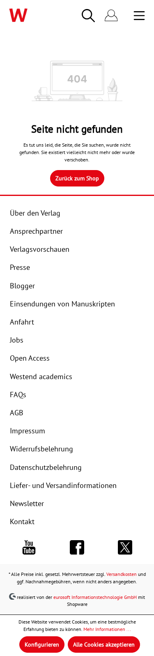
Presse (20, 267)
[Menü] (139, 16)
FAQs (18, 394)
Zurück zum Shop (77, 178)
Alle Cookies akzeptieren (104, 644)
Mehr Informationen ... (107, 629)
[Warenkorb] (128, 16)
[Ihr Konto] (111, 15)
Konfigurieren (42, 644)
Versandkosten (121, 574)
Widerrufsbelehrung (41, 448)
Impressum (27, 430)
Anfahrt (22, 322)
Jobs (16, 340)
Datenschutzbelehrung (46, 467)
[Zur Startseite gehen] (30, 15)
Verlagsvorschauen (39, 249)
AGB (16, 412)
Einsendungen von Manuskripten (62, 303)
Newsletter (27, 503)
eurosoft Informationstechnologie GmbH (95, 597)
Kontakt (22, 521)
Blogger (22, 285)
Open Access (30, 358)
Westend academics (41, 376)
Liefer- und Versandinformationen (63, 485)
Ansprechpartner (36, 231)
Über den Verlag (35, 213)
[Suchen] (88, 15)
